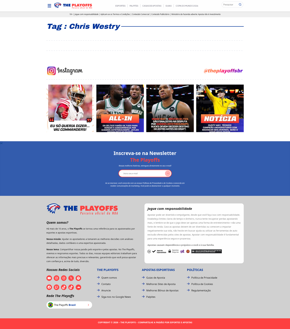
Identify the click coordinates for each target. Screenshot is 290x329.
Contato (106, 284)
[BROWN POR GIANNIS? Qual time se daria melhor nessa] (120, 108)
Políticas (195, 270)
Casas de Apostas (151, 6)
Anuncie (106, 290)
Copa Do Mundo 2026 (187, 6)
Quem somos (109, 277)
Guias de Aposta (155, 277)
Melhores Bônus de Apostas (162, 290)
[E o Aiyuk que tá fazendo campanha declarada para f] (70, 108)
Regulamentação (201, 290)
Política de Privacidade (204, 277)
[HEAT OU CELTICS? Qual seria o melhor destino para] (170, 108)
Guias (168, 6)
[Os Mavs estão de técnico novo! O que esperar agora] (220, 108)
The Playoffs (107, 270)
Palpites (134, 6)
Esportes (120, 6)
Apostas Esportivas (158, 270)
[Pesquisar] (240, 4)
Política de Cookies (202, 284)
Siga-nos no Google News (116, 297)
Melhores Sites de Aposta (161, 284)
